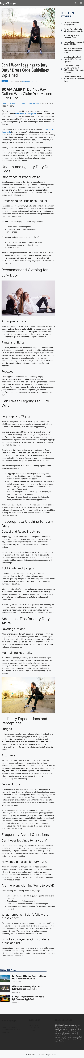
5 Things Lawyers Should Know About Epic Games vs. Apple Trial (28, 998)
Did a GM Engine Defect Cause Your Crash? (72, 36)
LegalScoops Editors (29, 81)
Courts (5, 81)
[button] (75, 3)
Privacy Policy (34, 1025)
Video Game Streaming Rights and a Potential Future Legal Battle (27, 987)
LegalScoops (8, 3)
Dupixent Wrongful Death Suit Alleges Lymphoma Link (73, 30)
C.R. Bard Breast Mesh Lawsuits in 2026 (71, 23)
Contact (32, 1030)
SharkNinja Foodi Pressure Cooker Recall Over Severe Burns (73, 50)
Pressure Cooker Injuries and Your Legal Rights (74, 43)
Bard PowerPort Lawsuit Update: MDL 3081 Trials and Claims (74, 78)
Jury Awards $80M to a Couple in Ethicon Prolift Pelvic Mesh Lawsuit (29, 977)
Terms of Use (34, 1028)
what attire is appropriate (25, 114)
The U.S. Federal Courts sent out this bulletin (20, 103)
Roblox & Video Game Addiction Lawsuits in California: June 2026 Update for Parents (74, 69)
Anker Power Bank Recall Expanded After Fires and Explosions (72, 59)
